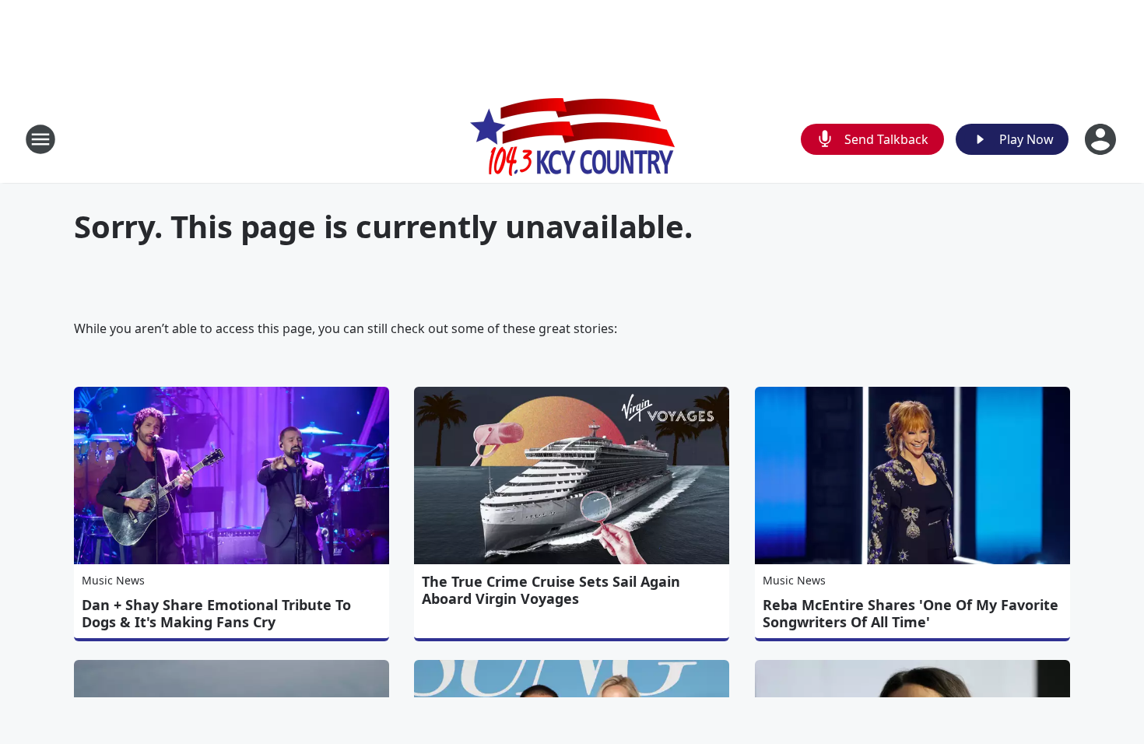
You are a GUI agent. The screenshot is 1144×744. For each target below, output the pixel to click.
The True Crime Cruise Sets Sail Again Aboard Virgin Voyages (551, 590)
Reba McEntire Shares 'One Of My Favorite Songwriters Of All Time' (910, 613)
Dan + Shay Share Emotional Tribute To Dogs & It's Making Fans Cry (216, 613)
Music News (113, 580)
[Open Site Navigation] (40, 139)
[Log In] (1102, 139)
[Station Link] (572, 139)
